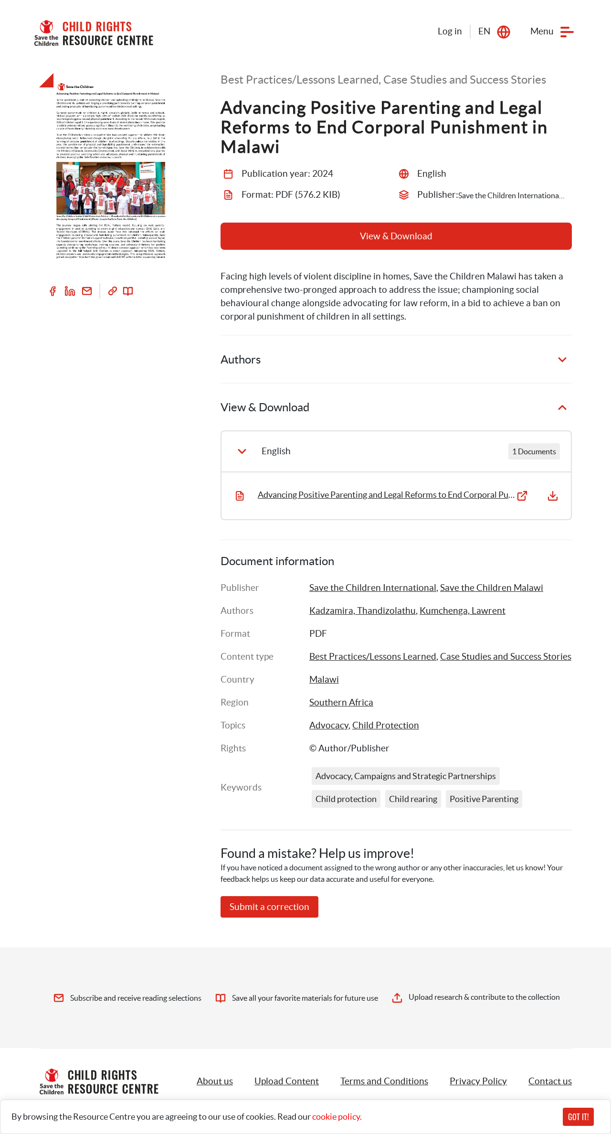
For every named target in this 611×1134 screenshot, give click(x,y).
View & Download (396, 236)
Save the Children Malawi (491, 588)
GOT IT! (578, 1117)
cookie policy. (337, 1117)
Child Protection (385, 725)
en (484, 31)
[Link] (112, 291)
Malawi (324, 679)
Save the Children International (372, 588)
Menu (542, 31)
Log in (450, 31)
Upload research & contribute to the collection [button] (484, 997)
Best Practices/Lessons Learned (372, 657)
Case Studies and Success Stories (505, 657)
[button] (286, 1081)
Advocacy (328, 725)
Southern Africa (341, 702)
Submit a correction (269, 907)
